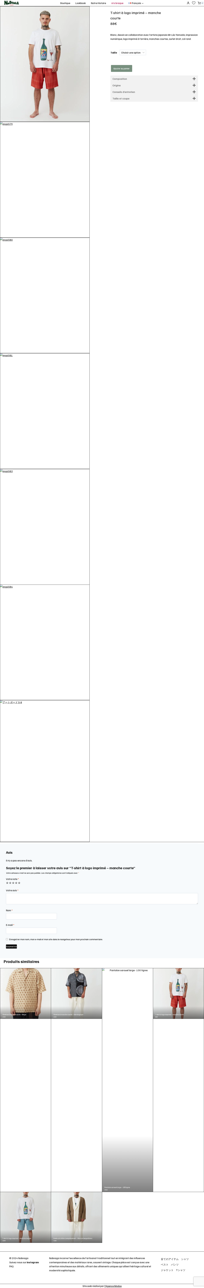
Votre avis (12, 890)
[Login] (188, 3)
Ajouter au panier (121, 68)
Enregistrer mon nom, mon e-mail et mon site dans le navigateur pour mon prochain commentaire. (56, 939)
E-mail (10, 924)
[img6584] (44, 642)
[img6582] (44, 64)
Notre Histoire (98, 3)
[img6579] (44, 179)
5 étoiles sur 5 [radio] (19, 883)
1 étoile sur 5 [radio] (7, 883)
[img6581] (44, 411)
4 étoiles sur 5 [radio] (16, 883)
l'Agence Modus (113, 1286)
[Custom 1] (193, 3)
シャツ (185, 1259)
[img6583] (44, 526)
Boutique (65, 3)
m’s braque (117, 3)
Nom (9, 910)
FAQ (11, 1266)
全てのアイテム (170, 1259)
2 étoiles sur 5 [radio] (10, 883)
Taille (114, 52)
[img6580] (44, 295)
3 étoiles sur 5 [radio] (13, 883)
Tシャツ (180, 1270)
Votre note (12, 879)
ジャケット (167, 1270)
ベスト (164, 1264)
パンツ (175, 1264)
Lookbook (80, 3)
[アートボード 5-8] (44, 771)
